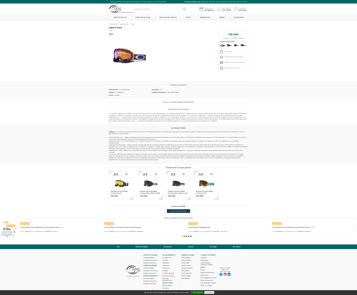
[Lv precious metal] (243, 45)
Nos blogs (213, 247)
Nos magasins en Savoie (208, 278)
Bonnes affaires (167, 285)
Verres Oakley (185, 257)
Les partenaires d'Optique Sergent (207, 264)
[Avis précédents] (17, 227)
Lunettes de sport (168, 273)
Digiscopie (165, 263)
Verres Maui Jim (186, 273)
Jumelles (165, 260)
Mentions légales (142, 247)
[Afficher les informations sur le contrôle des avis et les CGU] (14, 232)
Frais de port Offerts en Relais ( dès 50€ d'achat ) (125, 2)
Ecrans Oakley (186, 276)
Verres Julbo (185, 263)
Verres (222, 17)
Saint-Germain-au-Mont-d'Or (238, 2)
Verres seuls (166, 268)
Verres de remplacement (167, 279)
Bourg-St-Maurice (221, 2)
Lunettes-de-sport (113, 24)
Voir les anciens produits (178, 211)
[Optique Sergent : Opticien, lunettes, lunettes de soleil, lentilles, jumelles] (115, 9)
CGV (118, 247)
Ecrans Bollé (185, 278)
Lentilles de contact (168, 17)
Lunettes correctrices (150, 260)
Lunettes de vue (119, 17)
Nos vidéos (236, 247)
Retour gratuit (147, 2)
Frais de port (205, 275)
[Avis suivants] (355, 227)
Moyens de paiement (207, 272)
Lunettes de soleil (143, 17)
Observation (205, 17)
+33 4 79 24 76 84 (160, 2)
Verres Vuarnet (186, 265)
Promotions (167, 283)
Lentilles (165, 270)
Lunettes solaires (148, 257)
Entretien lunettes (168, 276)
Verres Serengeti (186, 268)
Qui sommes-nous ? (207, 280)
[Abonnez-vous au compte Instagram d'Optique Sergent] (225, 274)
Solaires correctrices (149, 263)
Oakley (133, 24)
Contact (191, 247)
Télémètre (165, 265)
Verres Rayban (186, 260)
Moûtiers (212, 2)
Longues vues (167, 257)
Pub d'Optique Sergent (208, 283)
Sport (188, 17)
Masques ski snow (123, 24)
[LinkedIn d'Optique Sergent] (229, 274)
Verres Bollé (185, 270)
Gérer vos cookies (206, 285)
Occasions (165, 288)
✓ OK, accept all (197, 292)
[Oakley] (116, 174)
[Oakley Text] (236, 45)
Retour (203, 270)
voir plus (61, 227)
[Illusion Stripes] (230, 45)
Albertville (205, 2)
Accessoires (239, 17)
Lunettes (203, 257)
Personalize (209, 292)
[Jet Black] (223, 45)
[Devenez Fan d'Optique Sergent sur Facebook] (221, 274)
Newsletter (168, 247)
